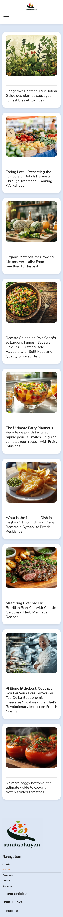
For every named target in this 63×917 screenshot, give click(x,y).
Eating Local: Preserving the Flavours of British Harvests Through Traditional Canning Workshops (29, 178)
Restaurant (7, 886)
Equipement (7, 875)
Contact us (10, 911)
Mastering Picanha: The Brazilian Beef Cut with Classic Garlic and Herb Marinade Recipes (31, 610)
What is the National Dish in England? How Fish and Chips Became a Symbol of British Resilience (30, 524)
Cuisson (6, 870)
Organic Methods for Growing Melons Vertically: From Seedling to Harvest (30, 262)
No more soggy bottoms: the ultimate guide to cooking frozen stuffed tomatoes (29, 788)
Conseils (6, 864)
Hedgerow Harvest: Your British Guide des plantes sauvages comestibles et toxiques (31, 95)
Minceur (6, 880)
